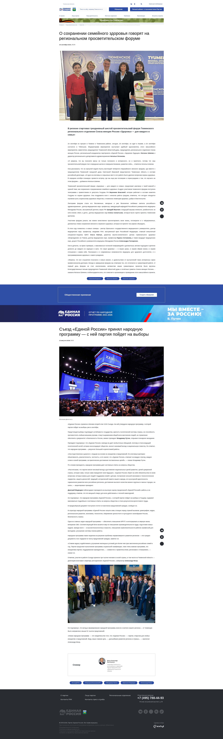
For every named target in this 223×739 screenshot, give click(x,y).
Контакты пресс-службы (95, 699)
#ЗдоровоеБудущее (95, 278)
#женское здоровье (129, 278)
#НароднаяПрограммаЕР (92, 682)
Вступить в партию (157, 15)
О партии (62, 15)
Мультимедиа (141, 15)
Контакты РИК (66, 699)
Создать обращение (147, 295)
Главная (61, 25)
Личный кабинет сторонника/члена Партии (147, 9)
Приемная (127, 15)
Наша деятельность (92, 15)
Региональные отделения (120, 695)
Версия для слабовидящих (155, 4)
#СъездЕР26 (75, 682)
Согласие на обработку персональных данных (73, 733)
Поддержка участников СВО (111, 20)
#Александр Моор (146, 682)
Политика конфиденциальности (69, 729)
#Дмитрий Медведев (129, 682)
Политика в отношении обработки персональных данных (77, 731)
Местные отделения (111, 15)
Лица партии (75, 15)
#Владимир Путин (111, 682)
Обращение (118, 9)
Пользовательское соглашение (69, 727)
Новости (81, 25)
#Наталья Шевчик (112, 278)
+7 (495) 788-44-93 (150, 698)
